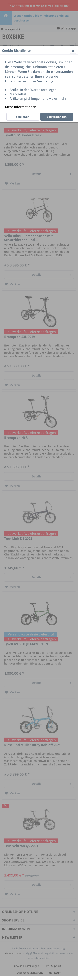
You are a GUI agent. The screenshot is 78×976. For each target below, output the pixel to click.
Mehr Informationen (20, 107)
